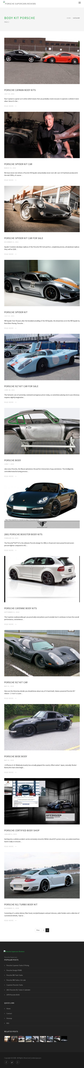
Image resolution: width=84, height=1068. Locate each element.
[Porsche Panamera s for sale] (21, 1039)
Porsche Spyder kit (16, 312)
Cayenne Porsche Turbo (14, 985)
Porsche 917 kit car (16, 682)
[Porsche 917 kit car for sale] (42, 357)
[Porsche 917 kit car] (42, 653)
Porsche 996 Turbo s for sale (16, 980)
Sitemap (9, 1018)
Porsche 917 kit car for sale (21, 386)
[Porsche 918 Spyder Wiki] (14, 1039)
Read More (9, 106)
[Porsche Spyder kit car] (42, 135)
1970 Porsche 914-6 (12, 995)
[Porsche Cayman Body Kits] (42, 61)
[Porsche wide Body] (42, 727)
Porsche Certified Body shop (21, 830)
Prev (38, 930)
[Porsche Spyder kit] (42, 283)
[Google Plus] (18, 1062)
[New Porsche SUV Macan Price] (7, 1039)
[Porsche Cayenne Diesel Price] (50, 1039)
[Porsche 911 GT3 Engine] (43, 1039)
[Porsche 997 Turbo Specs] (57, 1039)
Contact (9, 1013)
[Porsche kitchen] (36, 1039)
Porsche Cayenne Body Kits (20, 608)
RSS (7, 1023)
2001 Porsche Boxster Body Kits (23, 534)
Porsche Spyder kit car (18, 164)
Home (69, 18)
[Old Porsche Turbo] (64, 1039)
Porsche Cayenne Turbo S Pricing (17, 965)
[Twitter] (12, 1062)
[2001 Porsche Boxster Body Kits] (42, 505)
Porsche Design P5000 (14, 970)
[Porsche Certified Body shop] (42, 801)
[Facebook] (6, 1062)
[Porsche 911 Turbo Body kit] (42, 875)
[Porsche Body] (42, 431)
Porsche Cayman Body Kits (20, 90)
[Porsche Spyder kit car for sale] (42, 209)
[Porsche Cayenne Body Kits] (42, 579)
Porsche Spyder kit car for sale (23, 238)
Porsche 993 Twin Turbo (14, 975)
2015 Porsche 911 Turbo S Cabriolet (18, 990)
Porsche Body (12, 460)
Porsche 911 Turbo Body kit (21, 904)
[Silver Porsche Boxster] (29, 1039)
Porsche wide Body (15, 756)
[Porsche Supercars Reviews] (19, 4)
